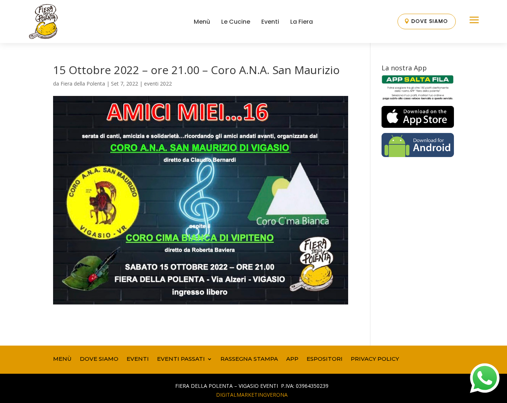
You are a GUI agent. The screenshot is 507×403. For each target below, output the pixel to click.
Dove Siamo (429, 21)
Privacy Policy (375, 358)
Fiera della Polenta (82, 83)
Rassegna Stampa (249, 358)
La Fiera (301, 21)
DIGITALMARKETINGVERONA (252, 394)
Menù (202, 21)
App (292, 358)
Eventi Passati (181, 358)
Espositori (325, 358)
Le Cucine (235, 21)
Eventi (270, 21)
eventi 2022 (158, 83)
